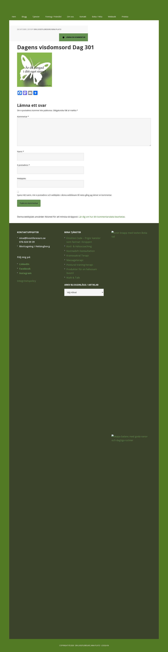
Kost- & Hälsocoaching (79, 246)
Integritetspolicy (26, 280)
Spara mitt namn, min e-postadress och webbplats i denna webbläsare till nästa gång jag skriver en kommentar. (64, 195)
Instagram (25, 273)
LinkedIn (24, 264)
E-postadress (23, 165)
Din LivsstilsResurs (26, 6)
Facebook (25, 268)
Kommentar (23, 116)
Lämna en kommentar (75, 37)
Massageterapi (74, 260)
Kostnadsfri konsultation (80, 250)
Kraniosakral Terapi (77, 255)
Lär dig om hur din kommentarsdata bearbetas (102, 216)
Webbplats (21, 178)
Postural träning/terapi (79, 264)
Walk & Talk (73, 277)
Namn (20, 151)
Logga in (105, 645)
